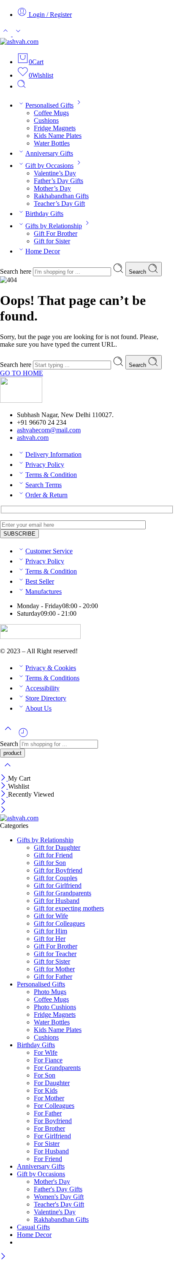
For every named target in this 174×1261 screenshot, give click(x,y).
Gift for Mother (54, 969)
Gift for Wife (51, 915)
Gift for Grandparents (62, 893)
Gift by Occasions (49, 165)
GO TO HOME (21, 373)
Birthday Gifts (44, 213)
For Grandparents (57, 1067)
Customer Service (49, 551)
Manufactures (43, 591)
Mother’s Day (52, 188)
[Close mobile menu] (3, 810)
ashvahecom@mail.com (49, 430)
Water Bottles (52, 143)
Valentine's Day (55, 1211)
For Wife (45, 1052)
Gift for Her (49, 938)
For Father (48, 1113)
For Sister (47, 1143)
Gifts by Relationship (53, 225)
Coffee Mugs (51, 112)
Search (138, 272)
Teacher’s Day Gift (59, 203)
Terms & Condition (51, 474)
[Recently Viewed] (23, 735)
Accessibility (42, 688)
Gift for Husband (56, 900)
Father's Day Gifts (58, 1189)
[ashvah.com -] (19, 41)
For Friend (48, 1158)
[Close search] (7, 770)
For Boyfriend (53, 1120)
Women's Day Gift (59, 1196)
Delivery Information (53, 454)
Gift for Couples (55, 877)
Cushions (46, 120)
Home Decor (42, 251)
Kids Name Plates (58, 135)
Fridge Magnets (55, 128)
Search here (16, 271)
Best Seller (39, 581)
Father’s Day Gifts (58, 180)
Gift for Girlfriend (58, 885)
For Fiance (48, 1060)
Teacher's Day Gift (59, 1204)
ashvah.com (33, 437)
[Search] (21, 86)
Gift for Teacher (55, 953)
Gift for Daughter (57, 847)
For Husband (51, 1151)
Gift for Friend (53, 855)
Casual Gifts (33, 1227)
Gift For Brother (55, 233)
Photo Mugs (50, 991)
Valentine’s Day (55, 173)
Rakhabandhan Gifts (61, 195)
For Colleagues (54, 1105)
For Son (44, 1075)
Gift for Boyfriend (58, 870)
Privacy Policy (44, 464)
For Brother (49, 1128)
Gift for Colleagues (59, 923)
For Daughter (52, 1082)
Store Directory (45, 698)
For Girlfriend (52, 1136)
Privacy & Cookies (50, 667)
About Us (38, 708)
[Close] (4, 778)
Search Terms (43, 484)
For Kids (45, 1090)
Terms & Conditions (52, 678)
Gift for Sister (52, 241)
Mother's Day (52, 1181)
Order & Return (46, 494)
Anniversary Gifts (49, 153)
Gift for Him (50, 931)
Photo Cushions (55, 1006)
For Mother (49, 1098)
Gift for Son (50, 862)
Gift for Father (53, 976)
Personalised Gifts (49, 105)
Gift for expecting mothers (69, 908)
